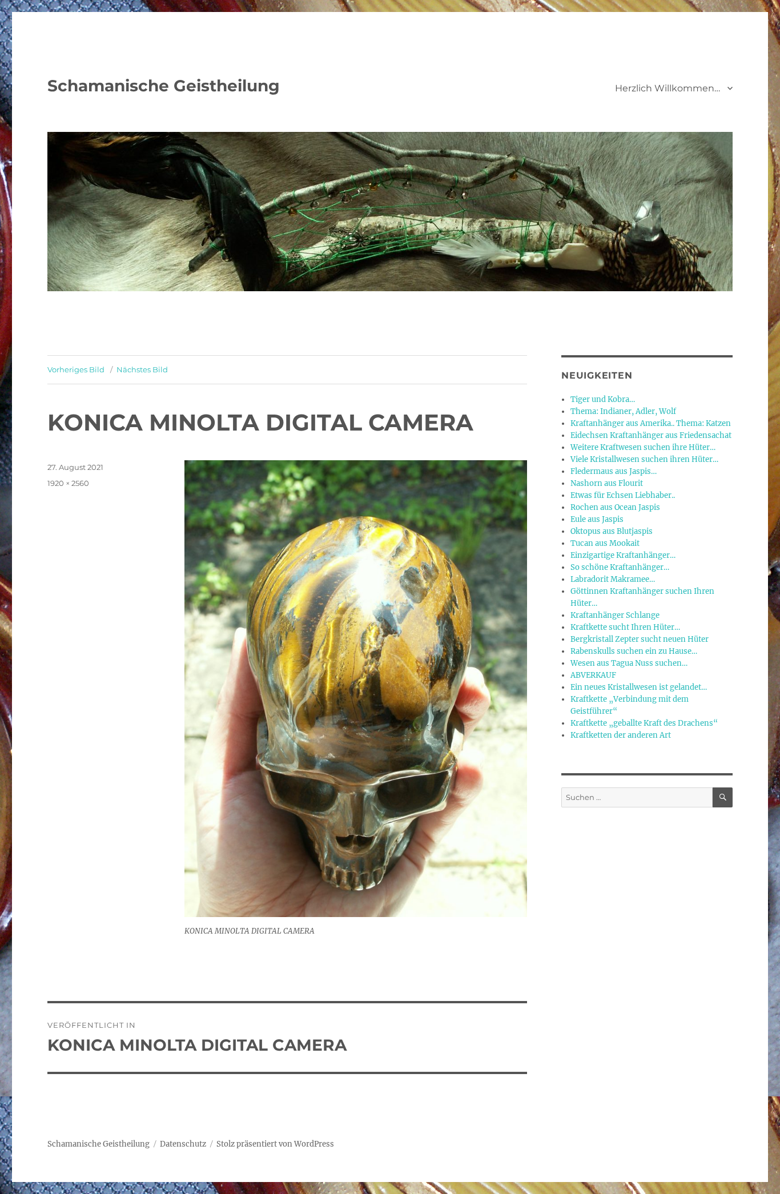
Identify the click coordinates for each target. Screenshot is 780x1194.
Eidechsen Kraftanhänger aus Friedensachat (650, 435)
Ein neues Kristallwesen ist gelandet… (638, 687)
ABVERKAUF (593, 675)
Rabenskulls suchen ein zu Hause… (633, 651)
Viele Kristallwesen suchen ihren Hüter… (644, 459)
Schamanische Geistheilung (163, 85)
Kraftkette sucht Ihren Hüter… (625, 627)
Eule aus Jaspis (597, 519)
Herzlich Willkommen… (667, 88)
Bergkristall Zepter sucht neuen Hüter (639, 639)
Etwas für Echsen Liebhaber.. (622, 495)
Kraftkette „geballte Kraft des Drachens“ (644, 723)
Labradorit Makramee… (612, 579)
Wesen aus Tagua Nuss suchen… (628, 663)
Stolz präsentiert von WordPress (275, 1144)
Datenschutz (183, 1144)
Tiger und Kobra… (602, 399)
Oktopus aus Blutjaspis (611, 531)
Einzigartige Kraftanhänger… (623, 555)
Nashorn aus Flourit (606, 483)
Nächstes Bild (142, 369)
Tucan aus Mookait (605, 543)
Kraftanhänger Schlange (615, 615)
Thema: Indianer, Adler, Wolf (623, 411)
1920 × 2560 (68, 483)
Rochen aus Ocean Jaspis (615, 507)
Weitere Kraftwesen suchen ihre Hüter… (642, 447)
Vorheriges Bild (75, 369)
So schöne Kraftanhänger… (619, 567)
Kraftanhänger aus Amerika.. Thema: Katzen (650, 423)
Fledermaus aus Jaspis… (613, 471)
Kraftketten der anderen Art (620, 735)
